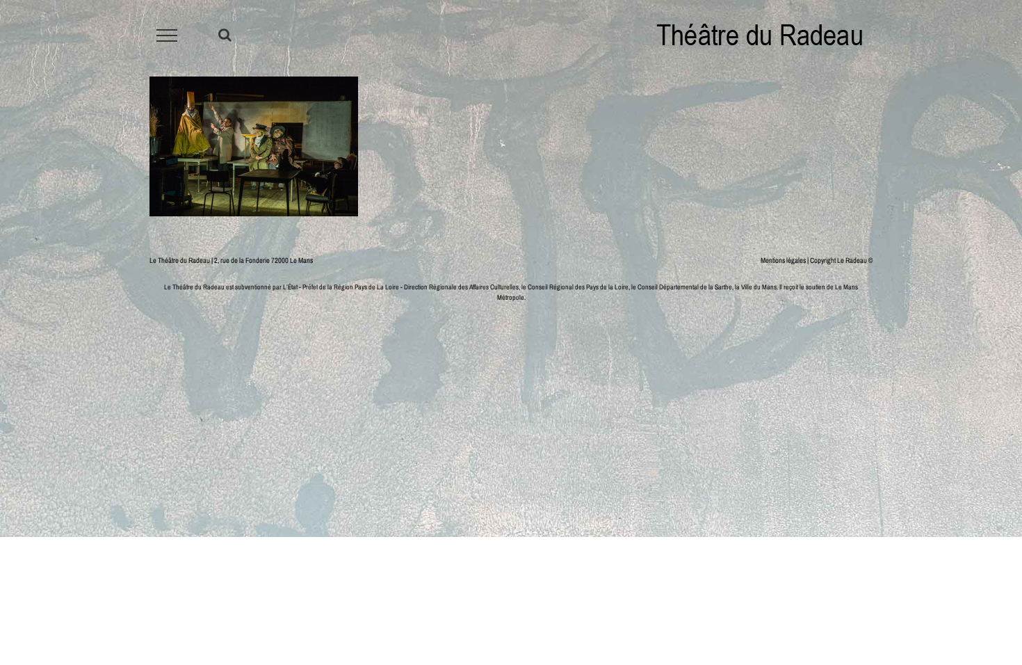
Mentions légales (783, 260)
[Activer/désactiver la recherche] (225, 35)
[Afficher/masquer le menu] (167, 35)
